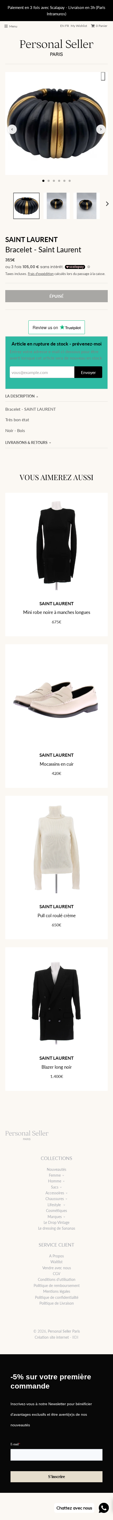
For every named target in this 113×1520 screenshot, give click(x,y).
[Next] (107, 204)
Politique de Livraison (56, 1303)
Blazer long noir (57, 1067)
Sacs (54, 1187)
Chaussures (54, 1198)
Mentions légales (56, 1291)
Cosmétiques (56, 1210)
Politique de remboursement (57, 1285)
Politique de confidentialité (56, 1297)
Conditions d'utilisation (56, 1279)
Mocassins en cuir (57, 764)
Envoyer (88, 372)
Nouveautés (56, 1169)
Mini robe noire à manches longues (56, 612)
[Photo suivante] (101, 129)
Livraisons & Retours (26, 442)
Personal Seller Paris (64, 1331)
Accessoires (54, 1193)
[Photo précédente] (12, 129)
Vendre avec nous (56, 1268)
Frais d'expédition (41, 274)
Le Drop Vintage (56, 1222)
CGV (56, 1273)
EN (62, 26)
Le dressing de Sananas (56, 1228)
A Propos (56, 1256)
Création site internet (52, 1337)
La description (20, 396)
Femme (55, 1175)
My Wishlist (79, 26)
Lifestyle (55, 1204)
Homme (54, 1181)
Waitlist (56, 1261)
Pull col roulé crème (57, 915)
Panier (101, 26)
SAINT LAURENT (31, 239)
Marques (55, 1216)
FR (67, 26)
